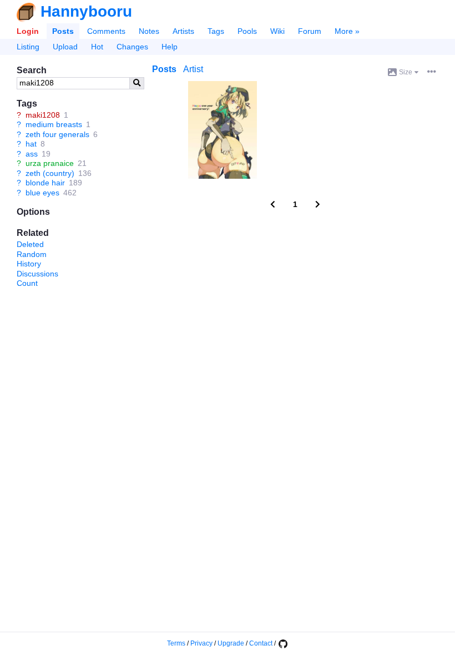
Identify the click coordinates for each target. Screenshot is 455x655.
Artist (193, 69)
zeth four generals (57, 134)
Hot (97, 46)
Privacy (201, 643)
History (29, 263)
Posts (63, 31)
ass (32, 153)
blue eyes (42, 192)
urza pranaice (50, 163)
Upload (65, 46)
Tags (216, 31)
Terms (176, 643)
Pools (247, 31)
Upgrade (231, 643)
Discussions (37, 273)
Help (169, 46)
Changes (132, 46)
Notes (149, 31)
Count (27, 283)
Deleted (30, 244)
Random (32, 254)
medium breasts (54, 124)
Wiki (277, 31)
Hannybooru (86, 11)
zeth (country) (50, 173)
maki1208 (43, 114)
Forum (309, 31)
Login (28, 31)
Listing (28, 46)
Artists (183, 31)
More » (347, 31)
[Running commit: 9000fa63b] (282, 643)
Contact (260, 643)
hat (31, 143)
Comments (106, 31)
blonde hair (45, 182)
